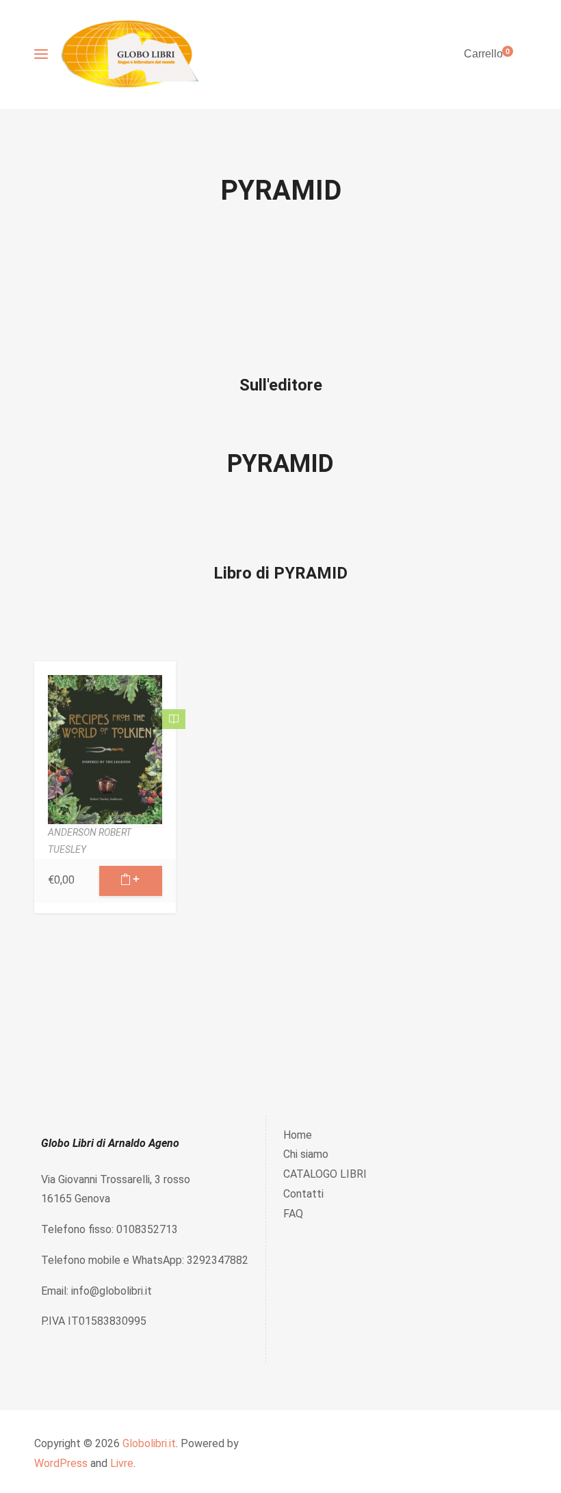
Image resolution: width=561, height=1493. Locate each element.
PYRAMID (280, 463)
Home (297, 1134)
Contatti (303, 1193)
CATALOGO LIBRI (325, 1173)
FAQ (293, 1213)
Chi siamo (305, 1154)
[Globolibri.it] (130, 54)
